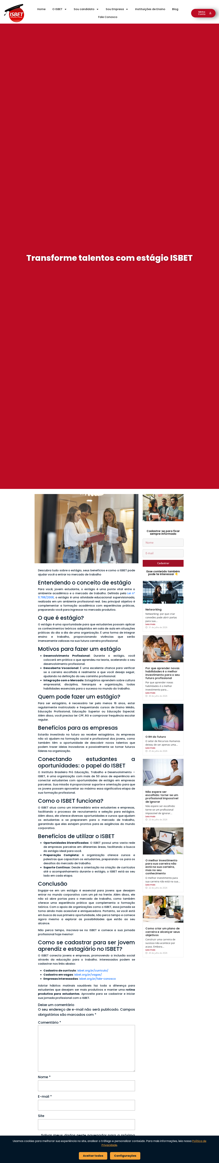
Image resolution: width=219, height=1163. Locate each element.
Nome (44, 1077)
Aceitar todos (93, 1156)
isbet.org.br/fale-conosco (97, 979)
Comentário (49, 1022)
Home (41, 9)
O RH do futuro (155, 737)
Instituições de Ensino (150, 9)
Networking (153, 610)
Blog (175, 9)
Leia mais (150, 624)
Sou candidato (84, 9)
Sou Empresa (115, 9)
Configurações (125, 1156)
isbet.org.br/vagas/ (88, 975)
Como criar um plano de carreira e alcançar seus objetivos (162, 932)
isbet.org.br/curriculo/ (92, 971)
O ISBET (57, 9)
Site (41, 1115)
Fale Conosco (107, 17)
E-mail (45, 1096)
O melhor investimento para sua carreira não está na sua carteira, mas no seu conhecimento (161, 867)
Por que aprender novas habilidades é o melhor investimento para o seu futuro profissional (162, 673)
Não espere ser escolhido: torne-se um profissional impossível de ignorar (161, 797)
